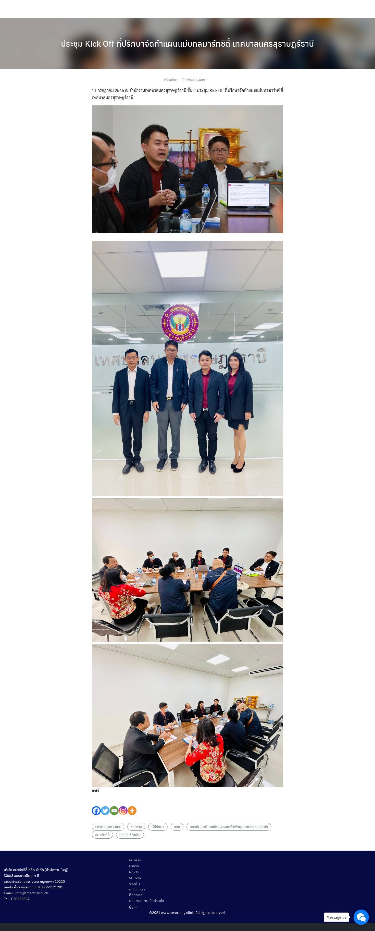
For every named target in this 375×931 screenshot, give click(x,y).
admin (174, 79)
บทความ (135, 877)
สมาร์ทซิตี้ (102, 834)
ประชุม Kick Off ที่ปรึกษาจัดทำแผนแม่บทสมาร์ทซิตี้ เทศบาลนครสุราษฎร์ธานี (187, 43)
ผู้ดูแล (133, 906)
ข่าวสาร (192, 79)
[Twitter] (105, 804)
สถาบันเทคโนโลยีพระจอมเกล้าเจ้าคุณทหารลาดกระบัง (229, 826)
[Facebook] (96, 804)
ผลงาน (203, 79)
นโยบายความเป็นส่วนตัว (146, 900)
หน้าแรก (135, 859)
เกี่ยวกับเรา (137, 888)
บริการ (134, 865)
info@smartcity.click (31, 892)
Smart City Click (108, 826)
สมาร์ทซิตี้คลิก (130, 834)
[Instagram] (123, 804)
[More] (132, 804)
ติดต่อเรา (135, 894)
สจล (177, 826)
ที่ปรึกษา (158, 826)
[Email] (114, 804)
